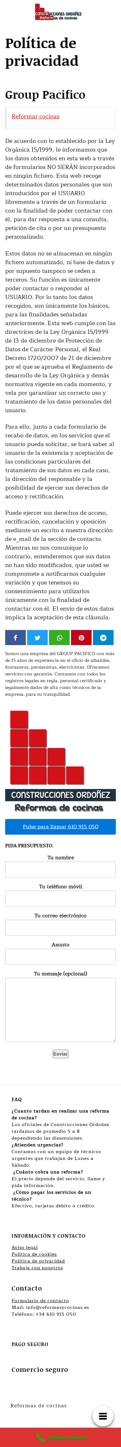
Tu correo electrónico (60, 916)
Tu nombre (60, 858)
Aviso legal (25, 1247)
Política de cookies (34, 1254)
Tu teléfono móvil (60, 887)
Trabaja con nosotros (37, 1268)
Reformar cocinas (35, 116)
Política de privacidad (38, 1261)
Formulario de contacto (40, 1300)
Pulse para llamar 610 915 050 (60, 827)
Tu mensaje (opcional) (60, 974)
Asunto (60, 945)
